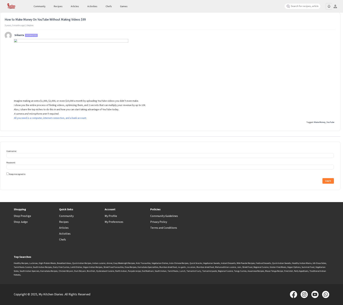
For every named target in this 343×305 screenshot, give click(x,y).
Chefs (109, 6)
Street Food (247, 267)
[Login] (335, 6)
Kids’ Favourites (143, 263)
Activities (92, 6)
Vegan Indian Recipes (92, 267)
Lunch (182, 271)
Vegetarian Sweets (211, 263)
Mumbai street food (168, 267)
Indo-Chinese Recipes (178, 263)
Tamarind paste (209, 271)
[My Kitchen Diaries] (16, 6)
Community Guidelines (164, 216)
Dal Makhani (148, 271)
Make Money (319, 122)
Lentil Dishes (76, 267)
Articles (75, 6)
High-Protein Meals (47, 263)
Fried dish (288, 271)
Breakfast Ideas (64, 263)
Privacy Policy (158, 222)
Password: (11, 162)
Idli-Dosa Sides (319, 263)
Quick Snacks (196, 263)
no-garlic (182, 267)
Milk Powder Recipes (246, 263)
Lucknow (33, 263)
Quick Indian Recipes (81, 263)
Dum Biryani (80, 271)
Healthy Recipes (21, 263)
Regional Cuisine (261, 267)
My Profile (111, 216)
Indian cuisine (98, 263)
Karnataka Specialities (148, 267)
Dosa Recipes (130, 267)
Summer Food (308, 267)
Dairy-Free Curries (61, 267)
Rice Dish (91, 271)
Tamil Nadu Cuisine (23, 267)
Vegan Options (293, 267)
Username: (11, 151)
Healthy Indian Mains (302, 263)
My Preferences (114, 222)
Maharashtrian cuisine (225, 267)
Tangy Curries (240, 271)
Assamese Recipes (256, 271)
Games (124, 6)
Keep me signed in (17, 174)
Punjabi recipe (134, 271)
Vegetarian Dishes (160, 263)
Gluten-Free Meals (278, 267)
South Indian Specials (29, 271)
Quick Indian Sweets (281, 263)
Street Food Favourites (113, 267)
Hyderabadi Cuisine (105, 271)
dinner (109, 263)
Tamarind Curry (194, 271)
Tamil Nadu (173, 271)
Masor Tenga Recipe (274, 271)
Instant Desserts (228, 263)
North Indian (121, 271)
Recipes (58, 6)
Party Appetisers (301, 271)
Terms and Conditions (163, 228)
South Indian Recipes (42, 267)
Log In (328, 180)
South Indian (160, 271)
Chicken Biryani (66, 271)
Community (40, 6)
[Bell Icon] (329, 6)
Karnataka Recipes (49, 271)
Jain (239, 267)
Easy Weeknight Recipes (124, 263)
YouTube (330, 122)
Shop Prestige (22, 216)
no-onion (191, 267)
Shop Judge (21, 222)
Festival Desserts (263, 263)
